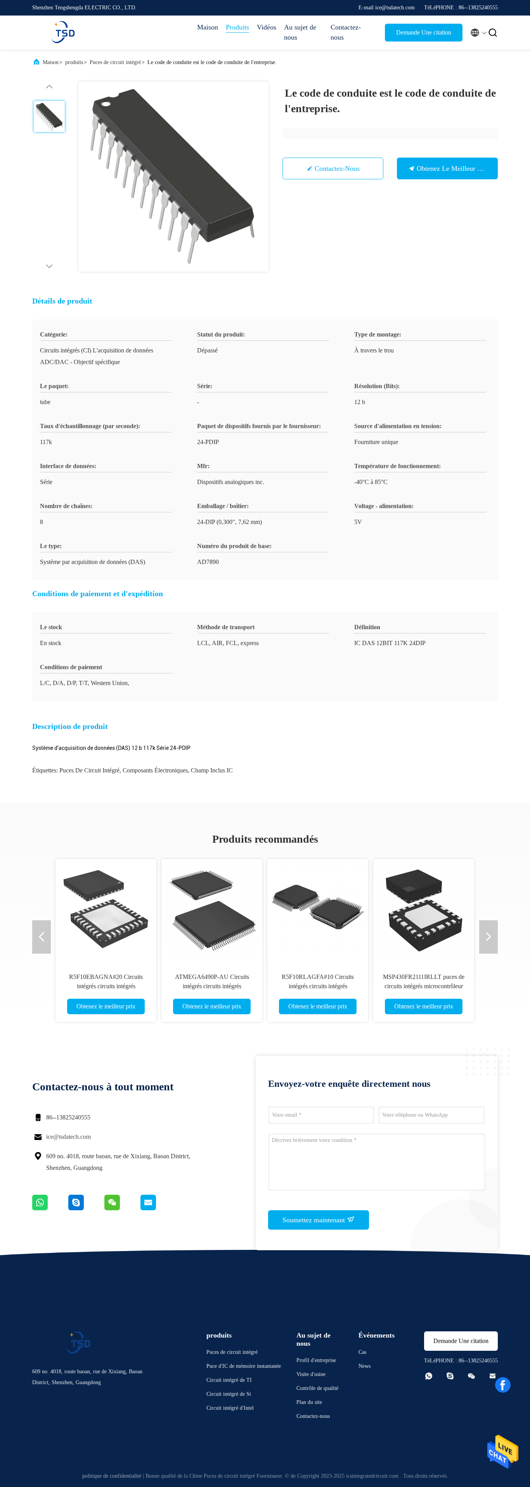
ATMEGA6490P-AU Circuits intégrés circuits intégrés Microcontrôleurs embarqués (177, 986)
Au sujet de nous (300, 32)
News (365, 1366)
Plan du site (309, 1402)
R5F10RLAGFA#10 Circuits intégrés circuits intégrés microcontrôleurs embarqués (283, 986)
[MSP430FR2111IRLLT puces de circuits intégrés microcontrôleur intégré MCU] (389, 909)
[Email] (157, 1208)
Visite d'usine (311, 1374)
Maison (207, 27)
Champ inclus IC (212, 770)
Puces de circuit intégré (115, 62)
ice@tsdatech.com (68, 1136)
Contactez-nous (346, 32)
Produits (237, 27)
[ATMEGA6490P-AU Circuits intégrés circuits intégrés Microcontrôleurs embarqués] (177, 909)
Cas (362, 1352)
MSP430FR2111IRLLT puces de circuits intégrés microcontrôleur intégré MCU (389, 986)
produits (74, 62)
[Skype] (86, 1208)
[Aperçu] (63, 32)
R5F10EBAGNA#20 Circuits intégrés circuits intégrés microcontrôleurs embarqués (71, 986)
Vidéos (266, 27)
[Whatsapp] (50, 1208)
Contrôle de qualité (317, 1388)
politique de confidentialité (111, 1476)
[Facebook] (503, 1385)
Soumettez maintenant (314, 1220)
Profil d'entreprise (316, 1360)
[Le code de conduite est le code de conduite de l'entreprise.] (173, 177)
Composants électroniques (155, 770)
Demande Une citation (423, 32)
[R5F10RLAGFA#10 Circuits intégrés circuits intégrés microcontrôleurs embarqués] (283, 909)
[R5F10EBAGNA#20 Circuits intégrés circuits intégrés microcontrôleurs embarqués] (71, 909)
